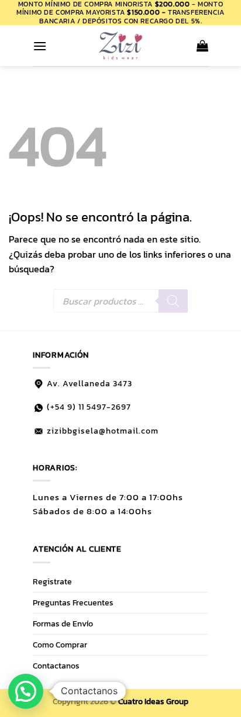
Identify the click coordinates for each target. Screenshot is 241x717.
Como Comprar (60, 644)
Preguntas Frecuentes (73, 602)
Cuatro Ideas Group (153, 701)
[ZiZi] (120, 45)
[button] (40, 46)
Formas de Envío (63, 623)
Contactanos (56, 665)
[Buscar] (173, 301)
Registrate (52, 581)
